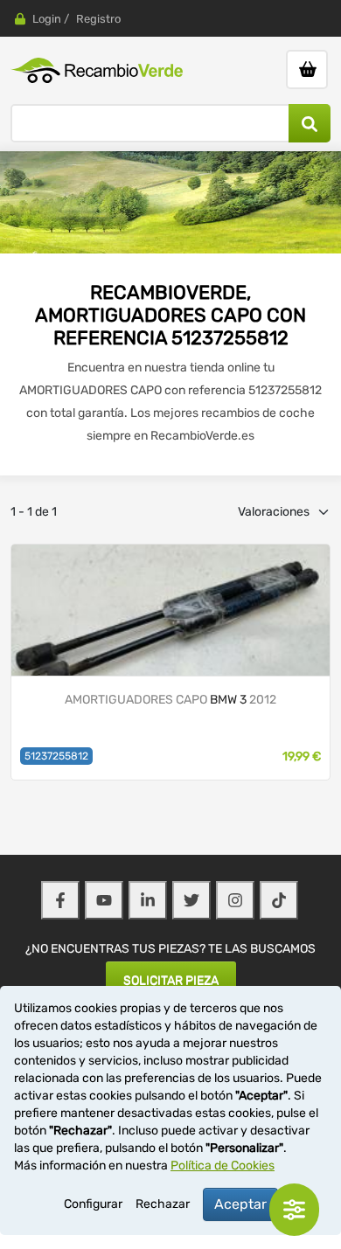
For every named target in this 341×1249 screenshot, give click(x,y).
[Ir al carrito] (307, 69)
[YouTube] (104, 900)
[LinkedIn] (148, 900)
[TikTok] (279, 900)
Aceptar (240, 1204)
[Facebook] (60, 900)
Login (46, 18)
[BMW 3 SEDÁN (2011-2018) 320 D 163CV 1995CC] (170, 609)
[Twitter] (191, 900)
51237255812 (56, 756)
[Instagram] (235, 900)
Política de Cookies (222, 1165)
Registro (98, 18)
